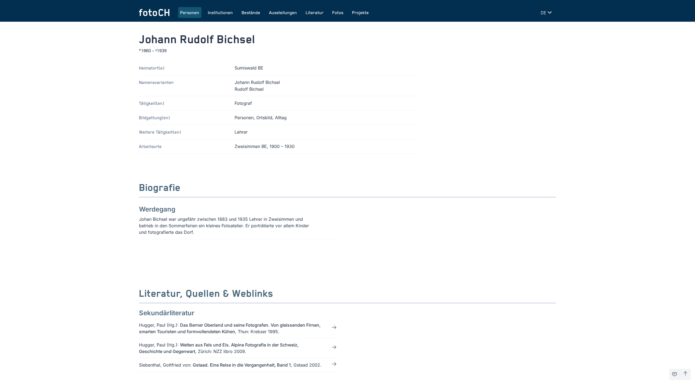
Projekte (360, 12)
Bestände (251, 12)
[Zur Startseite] (154, 12)
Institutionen (220, 12)
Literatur (315, 12)
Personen (189, 12)
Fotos (337, 12)
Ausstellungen (283, 12)
